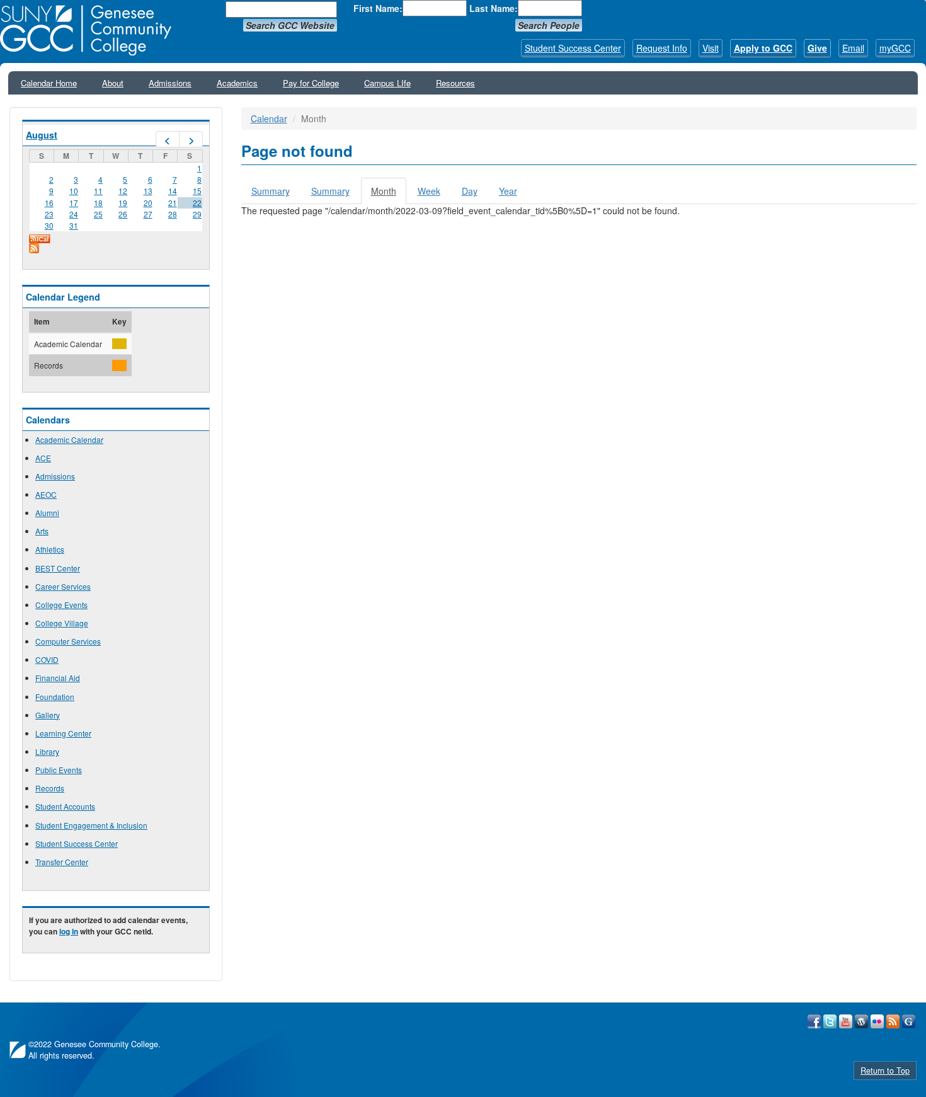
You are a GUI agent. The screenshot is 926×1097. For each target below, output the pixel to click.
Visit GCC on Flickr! (877, 1021)
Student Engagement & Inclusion (91, 825)
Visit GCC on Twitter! (830, 1021)
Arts (42, 531)
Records (49, 788)
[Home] (90, 30)
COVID (47, 659)
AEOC (46, 494)
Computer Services (68, 641)
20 (148, 202)
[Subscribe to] (116, 248)
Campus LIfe (387, 83)
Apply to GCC (763, 48)
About (112, 83)
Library (47, 751)
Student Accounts (65, 806)
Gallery (47, 714)
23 (49, 214)
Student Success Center (573, 48)
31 (73, 225)
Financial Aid (57, 677)
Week (429, 191)
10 (73, 190)
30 (49, 225)
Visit (710, 48)
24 (73, 214)
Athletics (49, 549)
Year (508, 191)
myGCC (895, 48)
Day (469, 191)
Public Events (58, 769)
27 (148, 214)
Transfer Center (61, 861)
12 (122, 190)
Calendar (269, 118)
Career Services (63, 586)
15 (197, 190)
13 (148, 190)
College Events (61, 604)
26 (122, 214)
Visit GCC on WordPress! (861, 1021)
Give (817, 48)
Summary (270, 191)
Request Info (661, 48)
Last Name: (493, 8)
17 (73, 202)
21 (172, 202)
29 (197, 214)
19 (122, 202)
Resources (455, 83)
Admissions (170, 83)
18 (98, 202)
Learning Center (63, 733)
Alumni (47, 512)
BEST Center (57, 568)
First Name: (378, 8)
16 (49, 202)
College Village (61, 622)
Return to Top (885, 1070)
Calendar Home (49, 83)
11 (98, 190)
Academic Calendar (69, 439)
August (41, 135)
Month (388, 194)
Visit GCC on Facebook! (814, 1021)
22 (197, 202)
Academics (237, 83)
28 (172, 214)
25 (98, 214)
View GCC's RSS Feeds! (893, 1021)
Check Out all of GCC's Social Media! (908, 1021)
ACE (43, 457)
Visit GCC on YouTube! (845, 1021)
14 (172, 190)
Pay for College (311, 83)
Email (853, 48)
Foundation (54, 696)
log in (68, 931)
